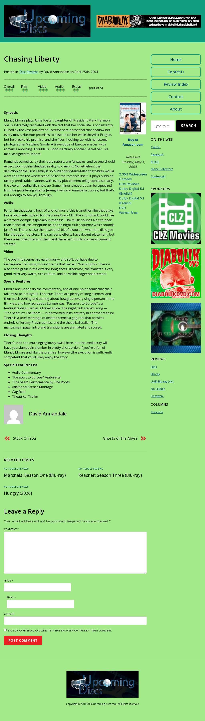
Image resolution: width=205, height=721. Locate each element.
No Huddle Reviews (16, 468)
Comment (11, 529)
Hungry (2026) (18, 493)
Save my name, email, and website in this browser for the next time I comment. (60, 630)
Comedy (125, 179)
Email (11, 597)
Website (9, 614)
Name (8, 580)
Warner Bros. (128, 213)
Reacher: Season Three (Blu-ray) (110, 475)
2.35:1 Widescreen (133, 174)
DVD (122, 208)
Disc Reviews (28, 72)
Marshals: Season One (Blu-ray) (35, 475)
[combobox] (163, 125)
